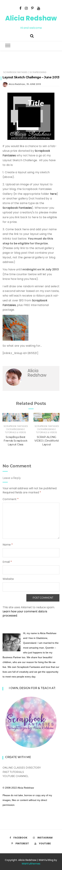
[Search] (32, 35)
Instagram (45, 837)
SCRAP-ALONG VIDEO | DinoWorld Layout (46, 440)
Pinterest (22, 843)
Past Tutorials (13, 772)
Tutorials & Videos (15, 432)
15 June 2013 (34, 84)
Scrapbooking (38, 72)
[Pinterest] (32, 8)
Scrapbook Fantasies (15, 72)
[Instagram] (26, 8)
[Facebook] (20, 8)
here (53, 194)
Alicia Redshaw (31, 18)
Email (7, 562)
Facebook (20, 837)
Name (8, 545)
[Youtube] (38, 8)
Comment (11, 499)
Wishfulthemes (31, 863)
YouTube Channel (16, 776)
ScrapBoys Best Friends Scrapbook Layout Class (15, 440)
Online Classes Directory (22, 767)
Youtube (45, 843)
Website (8, 579)
